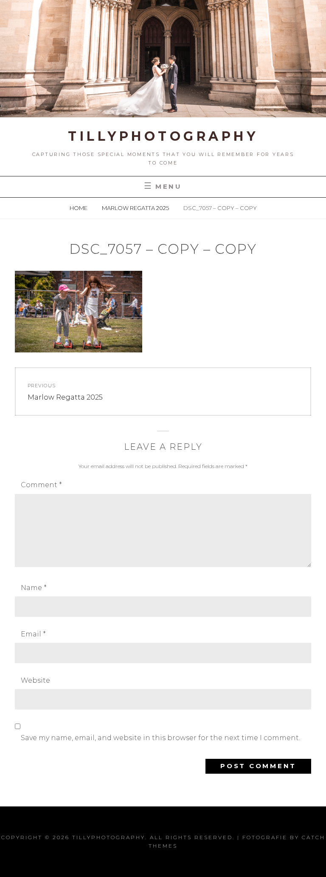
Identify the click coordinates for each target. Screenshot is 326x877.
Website (35, 680)
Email (33, 634)
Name (34, 588)
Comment (41, 485)
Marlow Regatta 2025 (136, 207)
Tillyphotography (163, 136)
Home (79, 207)
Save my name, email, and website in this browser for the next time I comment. (160, 738)
